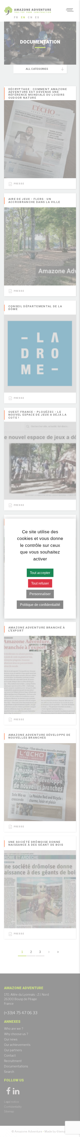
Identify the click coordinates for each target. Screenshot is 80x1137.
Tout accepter (40, 573)
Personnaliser (40, 594)
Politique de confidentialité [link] (40, 604)
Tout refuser (40, 583)
